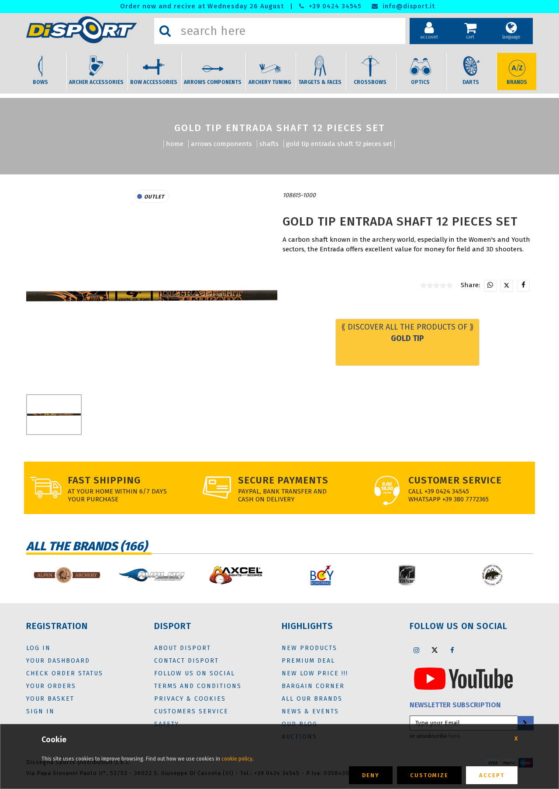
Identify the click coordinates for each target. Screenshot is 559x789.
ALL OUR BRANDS (312, 698)
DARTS (470, 82)
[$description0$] (67, 575)
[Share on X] (506, 286)
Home (174, 144)
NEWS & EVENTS (310, 711)
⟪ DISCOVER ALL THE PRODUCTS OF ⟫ (407, 332)
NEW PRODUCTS (309, 648)
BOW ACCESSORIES (153, 82)
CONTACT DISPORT (186, 660)
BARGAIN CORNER (313, 686)
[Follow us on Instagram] (417, 650)
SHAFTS (269, 144)
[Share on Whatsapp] (490, 286)
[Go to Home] (88, 29)
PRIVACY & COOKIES (190, 698)
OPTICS (420, 82)
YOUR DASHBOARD (58, 660)
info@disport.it (407, 6)
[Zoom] (151, 296)
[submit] (525, 723)
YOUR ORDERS (51, 686)
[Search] (165, 31)
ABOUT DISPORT (182, 648)
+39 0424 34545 (334, 6)
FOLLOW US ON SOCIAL (194, 673)
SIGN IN (40, 711)
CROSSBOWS (370, 82)
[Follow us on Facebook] (452, 650)
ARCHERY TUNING (269, 82)
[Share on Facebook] (523, 286)
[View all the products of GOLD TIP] (324, 195)
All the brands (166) (86, 546)
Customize (429, 775)
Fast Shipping (104, 480)
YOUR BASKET (50, 698)
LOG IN (38, 648)
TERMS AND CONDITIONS (198, 686)
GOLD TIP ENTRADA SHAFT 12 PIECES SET (339, 144)
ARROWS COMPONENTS (213, 82)
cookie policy (236, 759)
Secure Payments (283, 480)
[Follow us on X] (435, 650)
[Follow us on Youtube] (463, 678)
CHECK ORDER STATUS (64, 673)
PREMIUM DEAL (308, 660)
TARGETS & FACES (320, 82)
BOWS (40, 82)
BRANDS (517, 82)
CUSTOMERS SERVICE (191, 711)
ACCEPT (491, 775)
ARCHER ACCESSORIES (96, 82)
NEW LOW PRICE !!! (315, 673)
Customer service (455, 480)
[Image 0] (54, 414)
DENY (371, 775)
